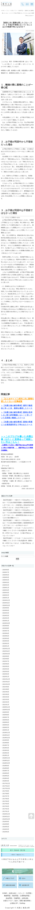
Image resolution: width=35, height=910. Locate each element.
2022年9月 (5, 656)
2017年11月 (6, 786)
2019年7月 (5, 745)
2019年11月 (6, 735)
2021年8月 (5, 689)
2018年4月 (5, 778)
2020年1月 (5, 730)
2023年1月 (5, 646)
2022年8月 (5, 658)
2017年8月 (5, 793)
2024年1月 (5, 620)
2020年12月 (6, 707)
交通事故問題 (24, 896)
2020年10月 (6, 709)
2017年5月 (5, 801)
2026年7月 (5, 572)
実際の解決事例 (24, 901)
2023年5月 (5, 636)
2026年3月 (5, 582)
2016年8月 (5, 824)
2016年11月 (6, 816)
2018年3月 (5, 781)
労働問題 (17, 898)
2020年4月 (5, 725)
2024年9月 (5, 608)
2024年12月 (6, 600)
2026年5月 (5, 577)
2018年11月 (6, 760)
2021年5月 (5, 694)
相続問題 (15, 896)
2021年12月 (6, 679)
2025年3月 (5, 592)
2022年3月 (5, 671)
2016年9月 (5, 821)
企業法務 (25, 898)
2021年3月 (5, 699)
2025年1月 (5, 597)
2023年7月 (5, 631)
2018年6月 (5, 773)
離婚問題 (21, 10)
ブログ (7, 10)
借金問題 (9, 898)
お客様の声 (14, 903)
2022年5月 (5, 666)
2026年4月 (5, 580)
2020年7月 (5, 717)
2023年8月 (5, 628)
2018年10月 (6, 763)
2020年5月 (5, 722)
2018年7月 (5, 770)
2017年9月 (5, 791)
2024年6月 (5, 610)
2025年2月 (5, 595)
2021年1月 (5, 704)
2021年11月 (6, 681)
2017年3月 (5, 806)
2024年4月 (5, 613)
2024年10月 (6, 605)
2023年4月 (5, 638)
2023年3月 (5, 641)
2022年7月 (5, 661)
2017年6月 (5, 798)
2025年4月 (5, 590)
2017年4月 (5, 803)
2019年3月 (5, 750)
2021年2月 (5, 702)
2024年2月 (5, 618)
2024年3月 (5, 615)
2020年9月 (5, 712)
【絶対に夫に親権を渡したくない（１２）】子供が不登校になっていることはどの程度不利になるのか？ (17, 25)
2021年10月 (6, 684)
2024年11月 (6, 603)
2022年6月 (5, 664)
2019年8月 (5, 742)
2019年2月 (5, 753)
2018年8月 (5, 768)
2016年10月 (6, 819)
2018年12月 (6, 758)
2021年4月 (5, 697)
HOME (2, 10)
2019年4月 (5, 748)
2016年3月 (5, 829)
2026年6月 (5, 575)
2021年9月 (5, 687)
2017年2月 (5, 809)
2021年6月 (5, 692)
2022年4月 (5, 669)
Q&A (16, 901)
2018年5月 (5, 776)
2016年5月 (5, 826)
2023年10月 (6, 623)
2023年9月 (5, 625)
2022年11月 (6, 651)
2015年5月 (5, 832)
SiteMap (22, 903)
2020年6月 (5, 720)
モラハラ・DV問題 (24, 893)
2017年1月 (5, 811)
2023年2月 (5, 643)
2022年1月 (5, 676)
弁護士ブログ (14, 10)
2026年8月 (5, 570)
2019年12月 (6, 732)
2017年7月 (5, 796)
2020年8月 (5, 714)
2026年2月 (5, 585)
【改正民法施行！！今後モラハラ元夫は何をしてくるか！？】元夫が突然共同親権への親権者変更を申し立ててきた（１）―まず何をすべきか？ (18, 523)
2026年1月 (5, 587)
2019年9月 (5, 740)
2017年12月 (6, 783)
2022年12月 (6, 648)
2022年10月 (6, 653)
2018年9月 (5, 765)
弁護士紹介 (13, 893)
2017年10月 (6, 788)
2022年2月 (5, 674)
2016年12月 (6, 814)
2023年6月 (5, 633)
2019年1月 (5, 755)
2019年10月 (6, 737)
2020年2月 (5, 727)
